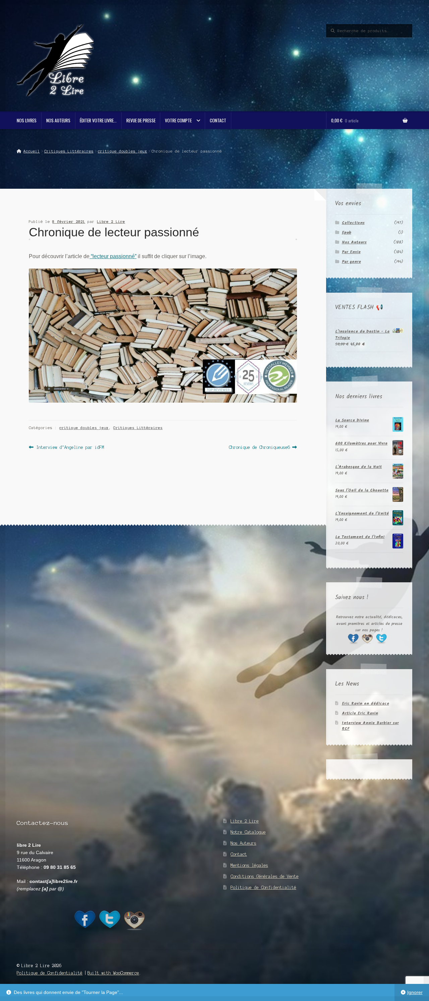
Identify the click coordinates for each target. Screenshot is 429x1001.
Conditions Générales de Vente (265, 876)
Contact (218, 120)
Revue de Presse (141, 120)
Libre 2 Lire (111, 222)
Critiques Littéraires (69, 151)
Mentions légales (249, 865)
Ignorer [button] (415, 992)
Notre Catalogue (248, 832)
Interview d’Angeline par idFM (70, 448)
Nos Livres (27, 120)
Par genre (351, 261)
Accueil (31, 151)
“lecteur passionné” (112, 256)
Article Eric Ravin (360, 713)
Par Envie (351, 252)
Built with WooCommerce (113, 973)
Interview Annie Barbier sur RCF (370, 726)
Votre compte (178, 120)
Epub (346, 232)
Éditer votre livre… (98, 120)
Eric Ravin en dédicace (365, 703)
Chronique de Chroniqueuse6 (259, 448)
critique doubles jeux (122, 151)
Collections (353, 223)
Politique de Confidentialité (263, 887)
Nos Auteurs (58, 120)
